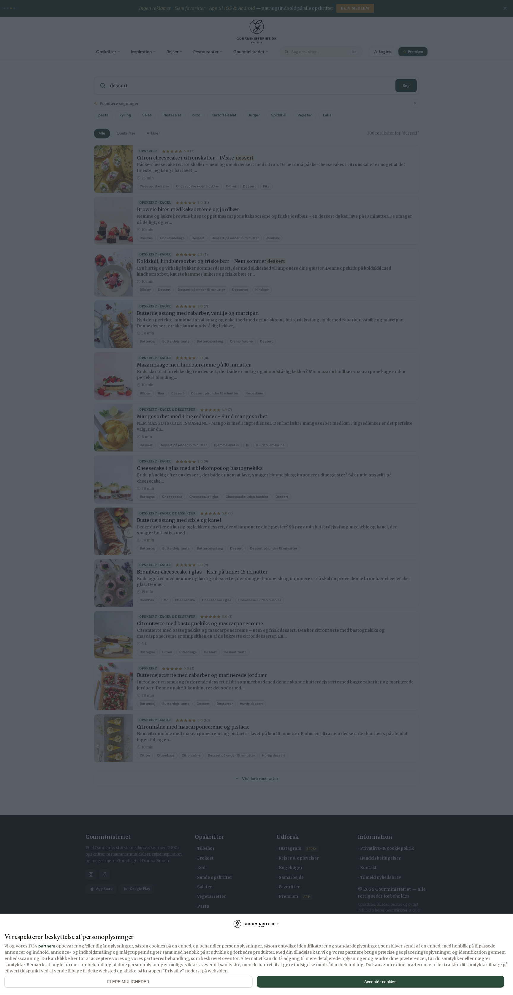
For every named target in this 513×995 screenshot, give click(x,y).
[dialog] (256, 954)
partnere (46, 946)
